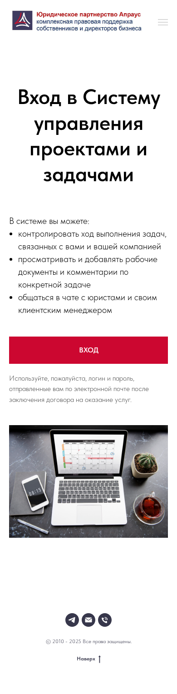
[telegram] (72, 620)
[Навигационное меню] (163, 22)
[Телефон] (105, 620)
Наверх (86, 658)
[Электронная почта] (88, 620)
